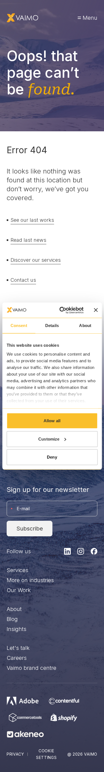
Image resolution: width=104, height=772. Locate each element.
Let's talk (18, 648)
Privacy (15, 754)
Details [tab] (52, 325)
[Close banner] (96, 310)
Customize (48, 438)
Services (17, 570)
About (14, 609)
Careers (17, 658)
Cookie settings (46, 754)
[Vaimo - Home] (22, 17)
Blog (12, 619)
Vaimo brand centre (31, 668)
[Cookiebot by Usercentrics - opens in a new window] (61, 310)
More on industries (30, 580)
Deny (52, 457)
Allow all (52, 420)
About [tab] (85, 325)
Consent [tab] (19, 325)
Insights (16, 629)
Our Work (19, 590)
